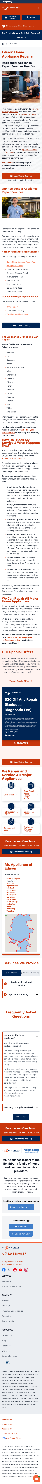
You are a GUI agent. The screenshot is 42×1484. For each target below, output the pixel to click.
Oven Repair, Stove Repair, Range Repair (29, 794)
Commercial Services (9, 829)
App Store (22, 1226)
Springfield (11, 904)
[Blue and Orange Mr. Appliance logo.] (10, 1150)
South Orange (12, 902)
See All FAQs (21, 1117)
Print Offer (11, 735)
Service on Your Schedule (13, 458)
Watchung (11, 909)
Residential (12, 973)
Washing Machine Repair (17, 314)
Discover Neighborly (19, 1207)
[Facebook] (4, 1270)
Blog (4, 1340)
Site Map (6, 1351)
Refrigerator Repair (15, 266)
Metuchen (11, 892)
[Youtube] (20, 1270)
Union (9, 906)
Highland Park (12, 886)
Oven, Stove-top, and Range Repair (22, 262)
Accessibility (7, 1429)
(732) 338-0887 (15, 1253)
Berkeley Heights (13, 879)
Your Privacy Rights (13, 1438)
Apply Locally (8, 1321)
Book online (7, 162)
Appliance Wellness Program (28, 829)
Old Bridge (11, 897)
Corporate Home (9, 1356)
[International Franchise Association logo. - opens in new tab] (6, 1362)
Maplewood (11, 890)
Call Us (32, 17)
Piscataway (11, 899)
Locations (6, 1346)
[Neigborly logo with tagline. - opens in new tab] (32, 1150)
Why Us (5, 1300)
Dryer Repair (12, 307)
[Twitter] (9, 1270)
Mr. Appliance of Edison (25, 114)
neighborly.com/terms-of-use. (11, 729)
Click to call (9, 795)
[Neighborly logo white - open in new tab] (7, 2)
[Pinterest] (15, 1270)
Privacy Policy (7, 1424)
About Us (6, 1306)
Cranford (10, 883)
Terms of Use (7, 1420)
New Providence (13, 895)
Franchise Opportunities (12, 1311)
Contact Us (7, 1316)
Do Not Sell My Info (9, 1433)
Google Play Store (23, 1234)
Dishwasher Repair (29, 813)
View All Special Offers (19, 681)
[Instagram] (26, 1270)
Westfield (10, 911)
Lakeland (10, 888)
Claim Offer (21, 743)
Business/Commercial (31, 973)
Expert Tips (7, 1335)
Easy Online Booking (12, 17)
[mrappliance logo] (21, 1247)
